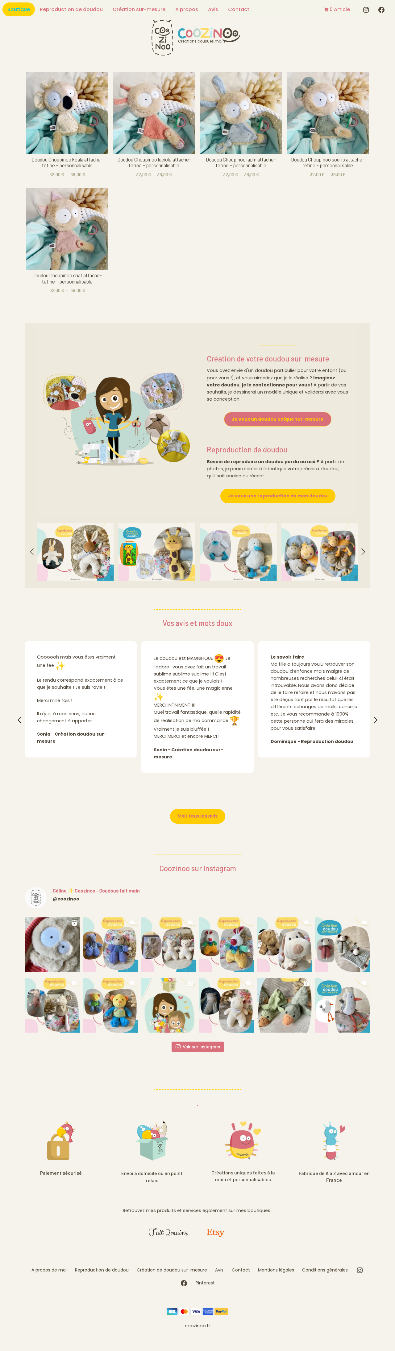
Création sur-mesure (139, 9)
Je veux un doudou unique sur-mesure (278, 419)
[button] (32, 552)
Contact (238, 9)
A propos (186, 9)
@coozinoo (66, 899)
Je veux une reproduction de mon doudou (278, 496)
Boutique (18, 9)
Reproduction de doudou (71, 9)
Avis (213, 9)
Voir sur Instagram (201, 1046)
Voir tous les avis (198, 816)
